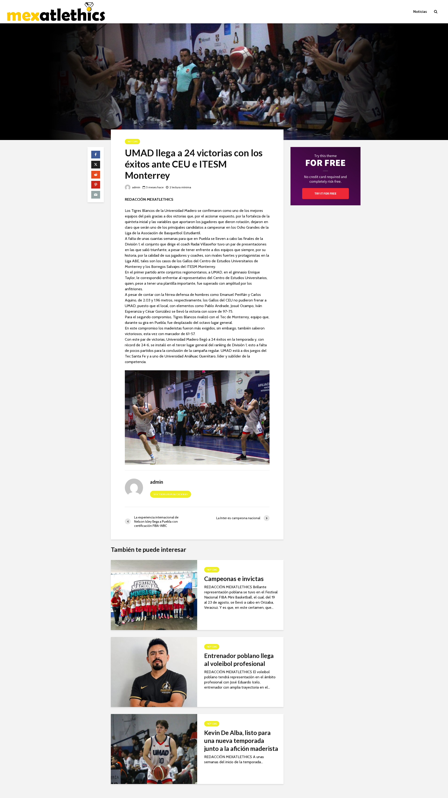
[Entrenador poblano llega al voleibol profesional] (154, 671)
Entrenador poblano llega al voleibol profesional (239, 659)
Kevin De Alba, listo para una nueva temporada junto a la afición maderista (241, 740)
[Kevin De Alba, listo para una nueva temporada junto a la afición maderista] (154, 748)
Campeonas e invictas (234, 578)
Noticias (420, 11)
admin (135, 187)
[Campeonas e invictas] (154, 594)
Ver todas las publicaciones (171, 494)
